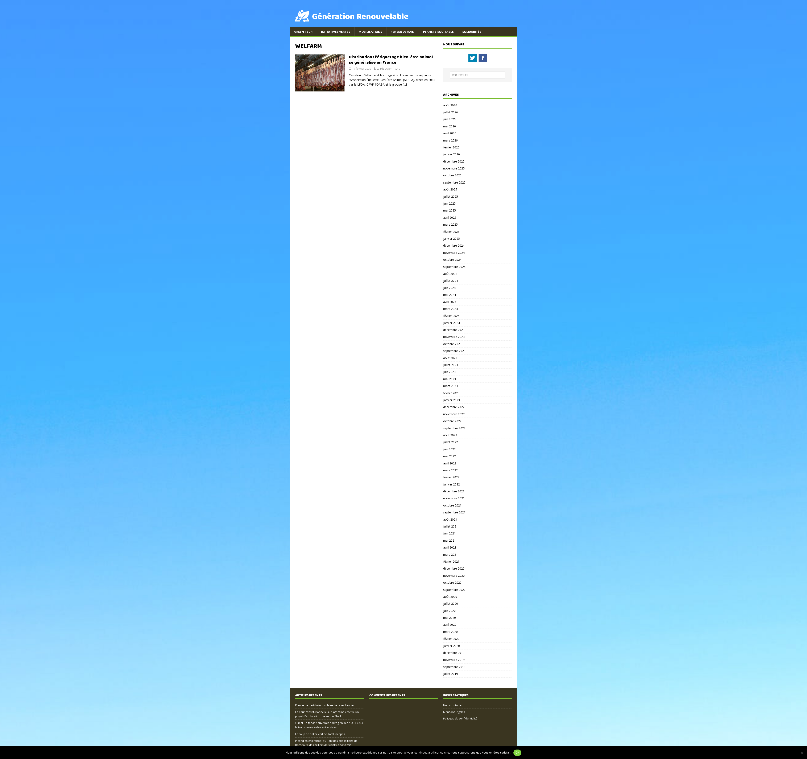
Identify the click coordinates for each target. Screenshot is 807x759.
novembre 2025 (454, 168)
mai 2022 (449, 456)
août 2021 (450, 519)
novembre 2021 (454, 498)
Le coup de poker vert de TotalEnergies (320, 734)
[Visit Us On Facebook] (482, 60)
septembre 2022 (454, 428)
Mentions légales (454, 712)
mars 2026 (450, 140)
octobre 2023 (452, 344)
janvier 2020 (451, 646)
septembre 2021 (454, 512)
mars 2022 (450, 470)
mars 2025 (450, 224)
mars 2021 (450, 555)
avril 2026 (449, 133)
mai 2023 (449, 379)
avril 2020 (449, 625)
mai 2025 (449, 210)
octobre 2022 (452, 421)
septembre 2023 (454, 351)
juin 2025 (449, 203)
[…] (405, 84)
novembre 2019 (454, 660)
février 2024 (451, 316)
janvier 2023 (451, 400)
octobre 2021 (452, 505)
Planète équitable (438, 32)
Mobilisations (370, 32)
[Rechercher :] (477, 75)
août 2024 (450, 274)
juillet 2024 (450, 281)
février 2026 (451, 147)
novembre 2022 (454, 414)
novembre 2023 (454, 337)
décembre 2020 (453, 568)
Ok (517, 752)
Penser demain (402, 32)
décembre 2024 (453, 245)
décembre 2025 (453, 161)
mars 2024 (450, 309)
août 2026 (450, 105)
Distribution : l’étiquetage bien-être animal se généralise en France (391, 60)
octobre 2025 (452, 175)
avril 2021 (449, 547)
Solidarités (471, 32)
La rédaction (384, 68)
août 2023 (450, 358)
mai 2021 (449, 540)
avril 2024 (449, 302)
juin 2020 (449, 611)
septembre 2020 (454, 590)
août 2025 (450, 189)
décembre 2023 (453, 330)
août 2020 (450, 597)
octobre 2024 (452, 260)
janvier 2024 (451, 323)
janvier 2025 (451, 239)
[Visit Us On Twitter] (472, 60)
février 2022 (451, 477)
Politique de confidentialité (460, 718)
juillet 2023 (450, 365)
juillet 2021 (450, 526)
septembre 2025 (454, 182)
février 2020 (451, 639)
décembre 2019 (453, 653)
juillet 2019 (450, 674)
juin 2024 (449, 288)
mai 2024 (449, 295)
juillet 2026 (450, 112)
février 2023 (451, 393)
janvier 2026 (451, 154)
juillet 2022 (450, 442)
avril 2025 (449, 218)
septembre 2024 (454, 267)
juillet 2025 (450, 196)
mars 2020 (450, 632)
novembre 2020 (454, 576)
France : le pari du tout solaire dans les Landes (325, 705)
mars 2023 (450, 386)
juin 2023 (449, 372)
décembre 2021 (453, 491)
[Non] (802, 753)
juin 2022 (449, 449)
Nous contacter (453, 705)
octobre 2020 (452, 582)
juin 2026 (449, 119)
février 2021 (451, 561)
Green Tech (303, 32)
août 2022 (450, 435)
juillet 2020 (450, 604)
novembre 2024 (454, 253)
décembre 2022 (453, 407)
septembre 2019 (454, 667)
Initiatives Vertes (335, 32)
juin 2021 (449, 533)
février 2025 (451, 232)
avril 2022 (449, 463)
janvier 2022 (451, 484)
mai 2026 (449, 126)
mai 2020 (449, 618)
